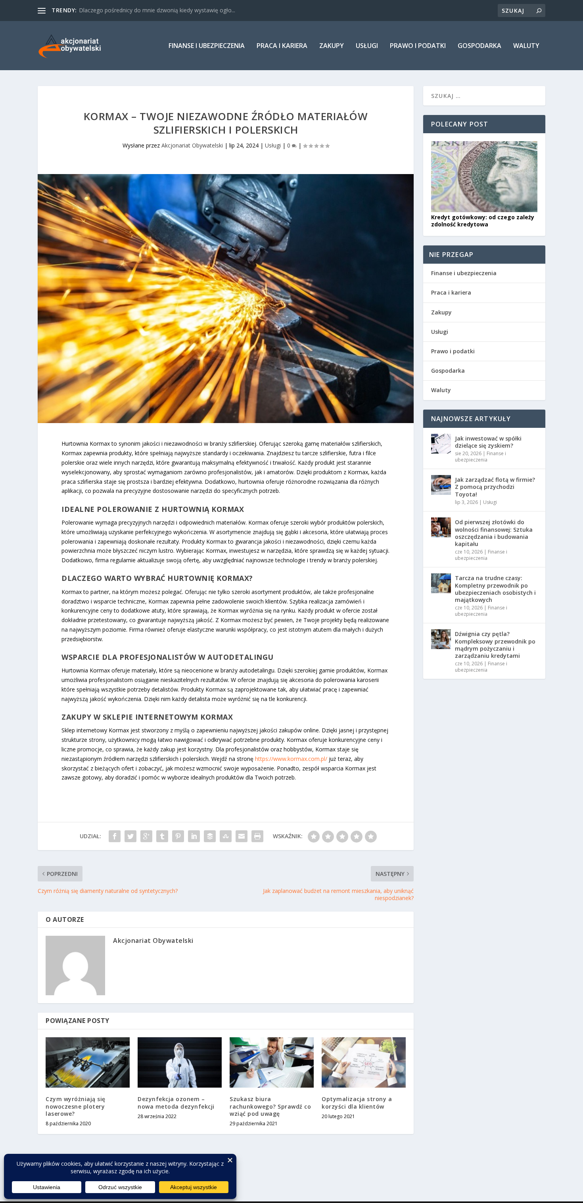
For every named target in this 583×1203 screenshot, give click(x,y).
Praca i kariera (282, 46)
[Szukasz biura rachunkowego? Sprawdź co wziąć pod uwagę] (272, 1062)
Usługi (367, 46)
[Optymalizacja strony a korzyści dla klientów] (364, 1062)
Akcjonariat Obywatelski (192, 145)
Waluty (526, 46)
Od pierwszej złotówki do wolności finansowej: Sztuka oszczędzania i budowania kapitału (494, 533)
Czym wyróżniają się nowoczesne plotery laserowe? (75, 1106)
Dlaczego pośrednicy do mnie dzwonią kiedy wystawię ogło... (157, 10)
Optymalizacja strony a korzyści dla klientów (357, 1102)
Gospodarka (479, 46)
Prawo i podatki (418, 46)
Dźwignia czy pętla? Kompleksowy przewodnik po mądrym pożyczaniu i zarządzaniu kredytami (495, 644)
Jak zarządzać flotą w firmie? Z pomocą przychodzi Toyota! (495, 487)
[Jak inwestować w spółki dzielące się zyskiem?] (441, 444)
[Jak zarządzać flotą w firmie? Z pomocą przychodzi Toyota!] (441, 485)
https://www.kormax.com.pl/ (291, 758)
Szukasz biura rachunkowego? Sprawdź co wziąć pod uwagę (270, 1106)
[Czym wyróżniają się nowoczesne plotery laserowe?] (88, 1062)
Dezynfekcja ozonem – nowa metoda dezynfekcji (176, 1102)
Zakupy (331, 46)
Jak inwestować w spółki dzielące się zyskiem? (488, 442)
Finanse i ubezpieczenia (207, 46)
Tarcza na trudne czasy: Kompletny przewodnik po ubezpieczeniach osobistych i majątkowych (495, 588)
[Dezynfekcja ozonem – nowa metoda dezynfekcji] (180, 1062)
